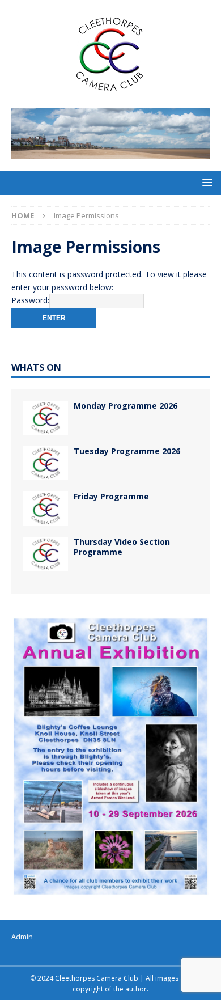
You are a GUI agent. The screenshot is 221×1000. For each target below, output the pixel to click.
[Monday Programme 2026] (45, 418)
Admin (22, 936)
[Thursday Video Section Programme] (45, 554)
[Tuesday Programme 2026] (45, 463)
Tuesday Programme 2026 (127, 451)
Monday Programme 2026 (125, 405)
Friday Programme (111, 496)
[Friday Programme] (45, 508)
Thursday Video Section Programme (122, 546)
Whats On (36, 367)
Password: (30, 300)
